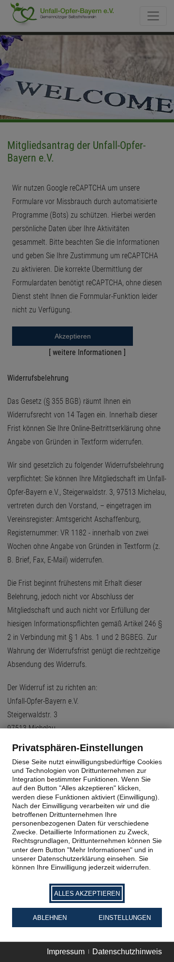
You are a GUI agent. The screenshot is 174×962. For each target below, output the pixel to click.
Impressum (66, 951)
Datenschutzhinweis (127, 951)
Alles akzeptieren (87, 893)
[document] (87, 812)
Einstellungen (125, 917)
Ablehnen (50, 917)
